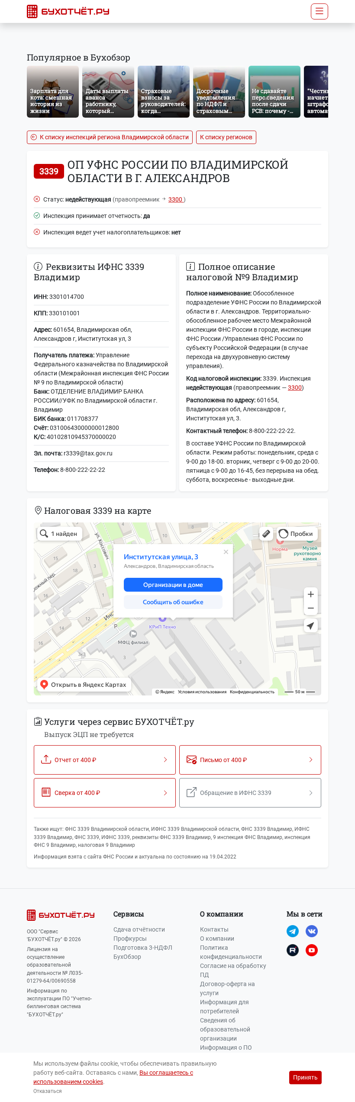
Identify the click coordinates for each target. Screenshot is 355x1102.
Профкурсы (130, 938)
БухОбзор (127, 956)
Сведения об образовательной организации (225, 1029)
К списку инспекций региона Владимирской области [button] (114, 137)
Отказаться (47, 1091)
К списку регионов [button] (226, 137)
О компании (217, 938)
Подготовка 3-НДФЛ (142, 947)
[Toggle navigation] (319, 11)
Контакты (214, 929)
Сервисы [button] (128, 914)
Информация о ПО (226, 1047)
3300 (176, 199)
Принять (305, 1077)
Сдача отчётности (139, 929)
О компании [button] (221, 914)
